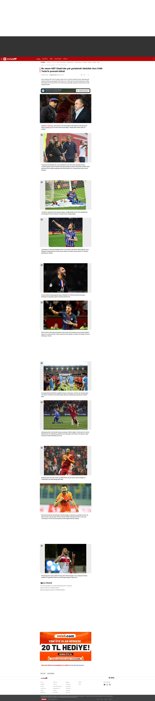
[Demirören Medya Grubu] (111, 678)
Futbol (42, 682)
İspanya (94, 62)
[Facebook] (107, 685)
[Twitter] (110, 685)
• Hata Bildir (110, 699)
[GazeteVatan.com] (44, 699)
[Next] (105, 685)
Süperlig (48, 62)
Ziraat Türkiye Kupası (61, 62)
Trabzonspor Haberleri (50, 65)
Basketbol (43, 684)
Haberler (43, 65)
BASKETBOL (45, 59)
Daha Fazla (43, 692)
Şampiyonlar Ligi (70, 62)
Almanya (85, 62)
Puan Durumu (43, 688)
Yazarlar (79, 682)
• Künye (97, 699)
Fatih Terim (52, 79)
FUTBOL (38, 59)
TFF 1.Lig (53, 62)
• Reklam (105, 699)
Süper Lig (55, 682)
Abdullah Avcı (48, 127)
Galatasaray (84, 79)
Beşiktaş (67, 682)
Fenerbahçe (68, 684)
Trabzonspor (70, 81)
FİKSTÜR (65, 59)
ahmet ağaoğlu (50, 673)
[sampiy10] (45, 678)
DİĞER (51, 59)
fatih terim (43, 673)
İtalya (98, 62)
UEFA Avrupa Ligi (78, 62)
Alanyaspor (68, 690)
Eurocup (42, 686)
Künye (79, 684)
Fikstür (42, 690)
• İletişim (101, 699)
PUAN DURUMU (57, 59)
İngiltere (89, 62)
